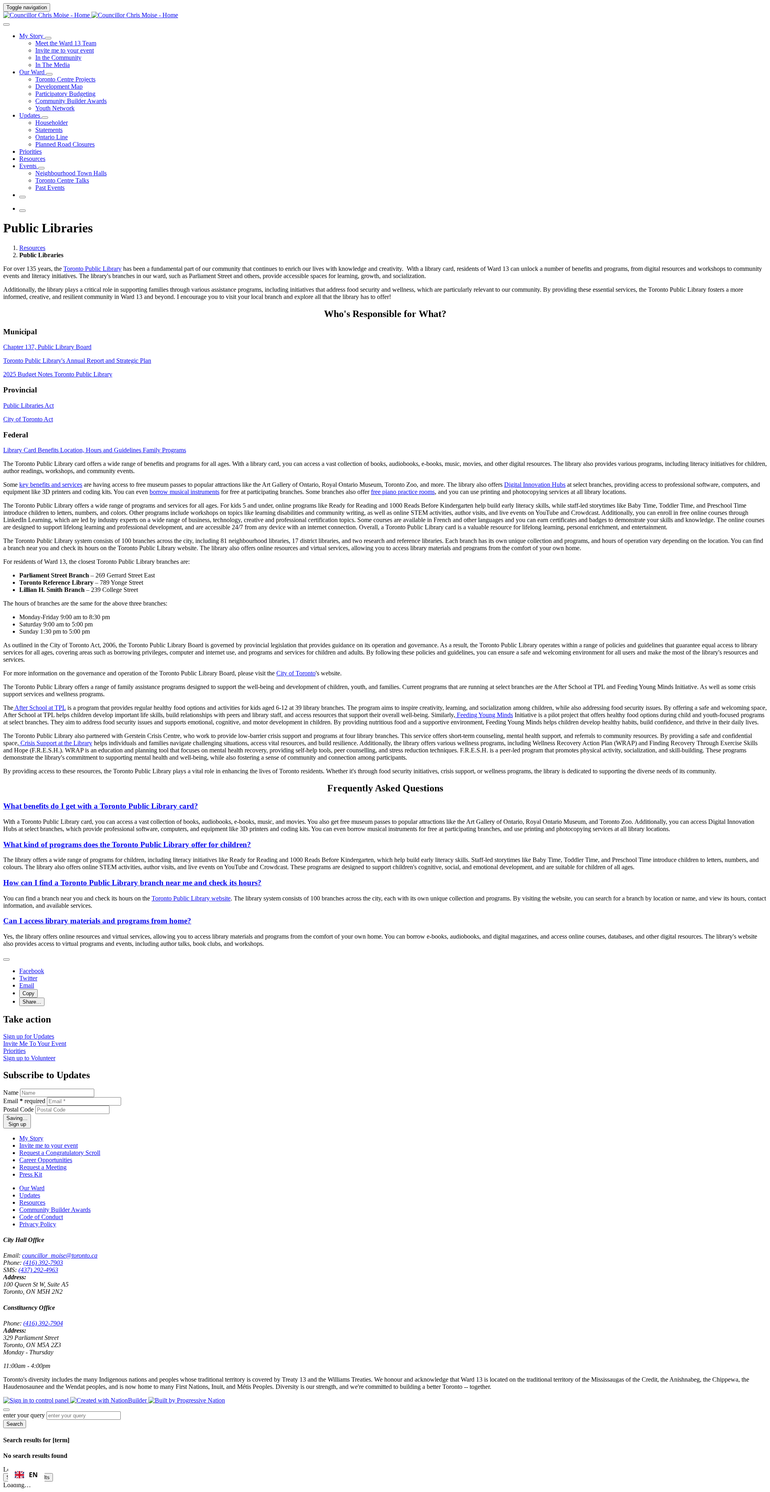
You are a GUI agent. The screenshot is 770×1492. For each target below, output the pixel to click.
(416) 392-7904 (43, 1323)
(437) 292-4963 (38, 1269)
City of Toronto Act (28, 419)
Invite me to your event (48, 1145)
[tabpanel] (385, 495)
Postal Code (18, 1109)
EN (33, 1474)
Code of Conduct (41, 1217)
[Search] (6, 24)
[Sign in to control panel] (36, 1400)
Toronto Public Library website (191, 898)
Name (10, 1092)
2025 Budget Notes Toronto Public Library (57, 374)
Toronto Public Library (92, 268)
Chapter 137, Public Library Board (47, 347)
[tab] (31, 450)
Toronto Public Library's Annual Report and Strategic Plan (77, 360)
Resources (32, 247)
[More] (48, 38)
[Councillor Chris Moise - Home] (90, 15)
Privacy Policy (37, 1224)
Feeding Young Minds (484, 714)
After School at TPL (39, 707)
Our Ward (32, 1188)
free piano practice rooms (403, 491)
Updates (29, 1195)
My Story (31, 1138)
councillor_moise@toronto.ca (59, 1255)
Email (24, 1101)
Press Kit (30, 1174)
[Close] (6, 959)
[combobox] (26, 1475)
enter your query (24, 1415)
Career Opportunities (45, 1160)
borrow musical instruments (184, 491)
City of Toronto (296, 673)
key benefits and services (50, 484)
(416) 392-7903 (43, 1262)
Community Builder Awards (55, 1209)
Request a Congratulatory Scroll (59, 1152)
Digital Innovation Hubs (534, 484)
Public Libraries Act (28, 405)
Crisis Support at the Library (55, 743)
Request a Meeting (43, 1167)
